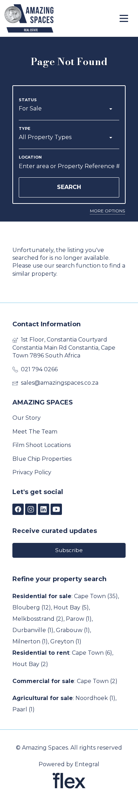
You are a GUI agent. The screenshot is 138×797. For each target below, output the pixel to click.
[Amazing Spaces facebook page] (18, 510)
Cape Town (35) (96, 596)
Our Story (26, 417)
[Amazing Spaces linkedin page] (43, 510)
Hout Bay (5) (71, 607)
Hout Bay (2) (30, 664)
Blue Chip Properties (41, 458)
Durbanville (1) (32, 630)
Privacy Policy (31, 472)
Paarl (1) (23, 709)
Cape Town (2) (97, 681)
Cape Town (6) (92, 652)
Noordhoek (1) (95, 698)
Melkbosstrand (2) (37, 618)
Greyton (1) (65, 641)
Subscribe (69, 550)
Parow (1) (79, 618)
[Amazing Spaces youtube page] (56, 510)
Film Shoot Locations (41, 445)
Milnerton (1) (30, 641)
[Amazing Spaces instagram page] (30, 510)
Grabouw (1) (73, 630)
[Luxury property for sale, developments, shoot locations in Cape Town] (43, 18)
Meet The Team (34, 431)
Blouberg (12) (31, 607)
